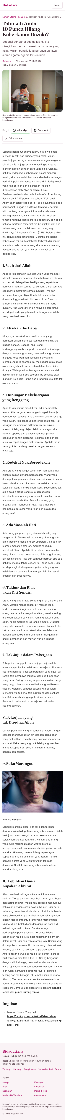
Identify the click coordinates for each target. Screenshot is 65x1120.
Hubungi (17, 1069)
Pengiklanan (30, 1069)
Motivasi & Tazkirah (12, 1095)
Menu (57, 5)
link (17, 1024)
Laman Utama (9, 16)
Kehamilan (39, 1086)
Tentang (6, 1069)
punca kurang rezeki (27, 992)
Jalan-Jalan (40, 1095)
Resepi (5, 1082)
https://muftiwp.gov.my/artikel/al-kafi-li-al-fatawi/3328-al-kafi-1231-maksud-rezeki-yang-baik (34, 1020)
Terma (58, 1069)
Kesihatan (7, 1090)
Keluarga (22, 16)
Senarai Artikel (45, 1069)
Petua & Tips (40, 1090)
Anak (5, 1086)
